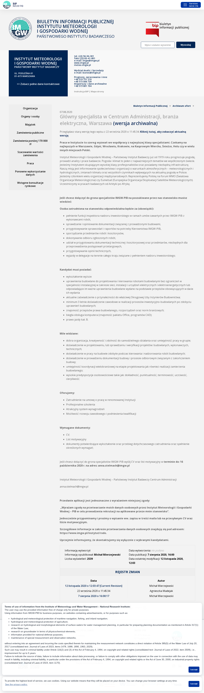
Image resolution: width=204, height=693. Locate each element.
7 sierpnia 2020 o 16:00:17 (93, 596)
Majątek (30, 124)
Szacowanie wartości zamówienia (30, 153)
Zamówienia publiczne (30, 132)
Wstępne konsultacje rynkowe (30, 184)
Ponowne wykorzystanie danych (30, 173)
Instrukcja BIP (81, 91)
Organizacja (30, 108)
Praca (30, 163)
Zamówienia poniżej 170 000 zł (30, 142)
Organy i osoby (30, 116)
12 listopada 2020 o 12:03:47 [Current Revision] (93, 586)
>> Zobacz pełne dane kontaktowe (38, 84)
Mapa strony (97, 91)
